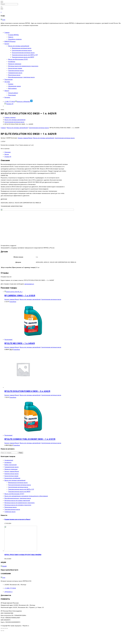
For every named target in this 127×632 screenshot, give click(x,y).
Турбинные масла (9, 511)
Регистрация (12, 95)
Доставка (7, 81)
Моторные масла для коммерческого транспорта (23, 66)
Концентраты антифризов (12, 478)
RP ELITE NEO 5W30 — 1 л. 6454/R (19, 343)
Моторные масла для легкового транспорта (17, 505)
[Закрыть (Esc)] (7, 628)
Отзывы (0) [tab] (7, 156)
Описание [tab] (7, 152)
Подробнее (12, 301)
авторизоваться (29, 284)
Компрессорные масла (11, 473)
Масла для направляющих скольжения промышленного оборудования (26, 496)
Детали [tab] (6, 154)
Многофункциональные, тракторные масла (21, 77)
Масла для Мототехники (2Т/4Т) (18, 59)
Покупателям (8, 79)
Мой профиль (12, 88)
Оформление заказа (14, 86)
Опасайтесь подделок (15, 39)
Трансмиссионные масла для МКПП (23, 57)
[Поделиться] (5, 628)
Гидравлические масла (15, 72)
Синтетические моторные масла (22, 50)
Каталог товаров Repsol (25, 138)
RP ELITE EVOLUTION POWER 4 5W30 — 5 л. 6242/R (27, 391)
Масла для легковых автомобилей (18, 46)
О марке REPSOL (13, 34)
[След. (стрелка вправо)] (3, 630)
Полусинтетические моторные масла (23, 52)
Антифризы (11, 61)
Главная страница (10, 117)
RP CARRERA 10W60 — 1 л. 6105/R (19, 295)
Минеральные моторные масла (21, 48)
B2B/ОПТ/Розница (9, 41)
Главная (6, 32)
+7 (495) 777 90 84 (10, 588)
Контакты (7, 97)
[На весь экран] (3, 628)
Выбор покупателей (10, 464)
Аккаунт (6, 90)
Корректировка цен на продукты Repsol (17, 519)
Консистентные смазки (15, 68)
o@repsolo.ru (8, 591)
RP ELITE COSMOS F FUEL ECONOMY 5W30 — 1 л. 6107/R (29, 439)
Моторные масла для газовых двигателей (17, 500)
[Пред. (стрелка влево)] (1, 630)
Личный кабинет (13, 93)
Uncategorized (8, 460)
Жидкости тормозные (14, 64)
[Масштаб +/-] (1, 628)
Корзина (10, 84)
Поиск (20, 452)
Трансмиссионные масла (16, 70)
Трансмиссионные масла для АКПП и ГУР (25, 55)
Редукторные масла (14, 75)
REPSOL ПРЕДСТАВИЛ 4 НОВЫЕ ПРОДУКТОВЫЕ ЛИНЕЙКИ (22, 554)
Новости (10, 37)
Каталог (6, 43)
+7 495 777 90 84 (9, 101)
